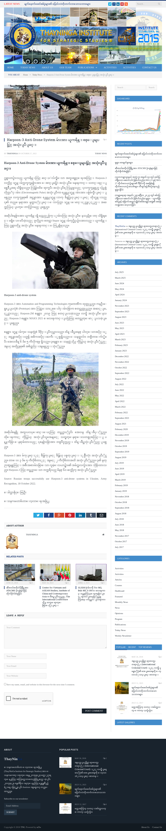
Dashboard (119, 591)
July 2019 (119, 463)
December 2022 (122, 356)
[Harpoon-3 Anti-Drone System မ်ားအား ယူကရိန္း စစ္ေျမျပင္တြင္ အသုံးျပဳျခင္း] (55, 110)
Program (118, 619)
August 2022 (120, 379)
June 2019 (119, 468)
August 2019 (120, 457)
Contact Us (149, 67)
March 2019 (120, 480)
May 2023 (119, 328)
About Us (47, 67)
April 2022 (119, 401)
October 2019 (121, 446)
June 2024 (119, 283)
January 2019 (121, 491)
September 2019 (122, 451)
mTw (39, 827)
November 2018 (122, 496)
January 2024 (121, 300)
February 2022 (121, 412)
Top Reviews (145, 647)
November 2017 (122, 536)
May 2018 (119, 530)
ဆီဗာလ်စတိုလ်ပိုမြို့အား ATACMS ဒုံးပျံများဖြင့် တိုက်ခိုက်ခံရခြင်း (17, 590)
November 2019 (122, 440)
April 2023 (119, 334)
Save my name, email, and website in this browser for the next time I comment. (41, 684)
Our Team (65, 67)
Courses (118, 585)
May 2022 (119, 395)
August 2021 (120, 423)
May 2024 (119, 289)
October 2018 (121, 502)
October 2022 (121, 367)
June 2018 (119, 524)
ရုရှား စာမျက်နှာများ (124, 162)
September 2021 (122, 418)
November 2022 (122, 362)
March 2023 (120, 339)
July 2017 (119, 547)
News (117, 608)
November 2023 (122, 306)
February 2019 (121, 485)
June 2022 (119, 390)
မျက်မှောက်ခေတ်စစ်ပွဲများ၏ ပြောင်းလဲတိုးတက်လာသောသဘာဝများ (57, 4)
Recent (132, 647)
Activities (110, 67)
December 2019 (122, 435)
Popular (120, 647)
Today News (27, 67)
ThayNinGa (12, 153)
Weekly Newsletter (123, 636)
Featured (119, 596)
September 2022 (122, 373)
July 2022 (119, 384)
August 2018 (120, 513)
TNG (23, 827)
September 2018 (122, 508)
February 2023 (121, 345)
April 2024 (119, 294)
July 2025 (119, 272)
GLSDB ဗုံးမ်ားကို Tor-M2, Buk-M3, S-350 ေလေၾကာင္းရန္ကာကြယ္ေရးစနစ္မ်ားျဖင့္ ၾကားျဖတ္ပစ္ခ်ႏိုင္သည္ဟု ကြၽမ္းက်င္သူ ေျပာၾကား (92, 593)
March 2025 (120, 278)
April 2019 (119, 474)
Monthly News (121, 602)
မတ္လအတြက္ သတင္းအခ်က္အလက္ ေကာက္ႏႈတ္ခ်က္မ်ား (146, 708)
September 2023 (122, 311)
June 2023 (119, 323)
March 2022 (120, 407)
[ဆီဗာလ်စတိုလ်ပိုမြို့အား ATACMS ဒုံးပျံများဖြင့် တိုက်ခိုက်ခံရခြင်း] (19, 574)
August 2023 (120, 317)
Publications (86, 67)
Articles (118, 579)
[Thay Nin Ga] (83, 35)
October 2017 (121, 541)
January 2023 (121, 350)
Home (10, 67)
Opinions (119, 613)
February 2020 (121, 429)
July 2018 (119, 519)
